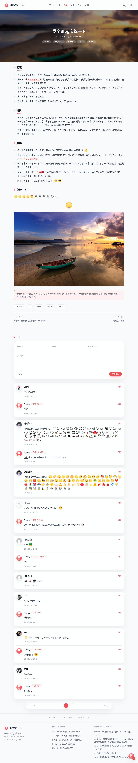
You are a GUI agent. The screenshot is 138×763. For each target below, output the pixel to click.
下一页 (105, 705)
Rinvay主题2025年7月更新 (63, 744)
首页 (51, 5)
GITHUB (80, 718)
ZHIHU (62, 718)
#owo (91, 42)
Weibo (39, 306)
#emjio (71, 42)
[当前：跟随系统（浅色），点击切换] (124, 5)
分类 (58, 5)
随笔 (69, 36)
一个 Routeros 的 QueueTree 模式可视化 (67, 731)
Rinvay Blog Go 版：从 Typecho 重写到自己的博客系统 (67, 740)
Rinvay (27, 404)
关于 (72, 5)
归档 (65, 5)
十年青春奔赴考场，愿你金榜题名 (66, 736)
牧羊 (26, 669)
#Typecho (58, 42)
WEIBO (52, 718)
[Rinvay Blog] (14, 5)
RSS (71, 718)
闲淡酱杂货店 (33, 79)
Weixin (60, 306)
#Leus (46, 42)
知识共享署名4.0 (51, 294)
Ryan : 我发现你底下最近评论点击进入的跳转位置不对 (113, 747)
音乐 (79, 5)
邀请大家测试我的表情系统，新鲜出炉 (30, 320)
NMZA (27, 503)
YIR (25, 595)
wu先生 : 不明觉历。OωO (105, 753)
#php (81, 42)
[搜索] (131, 5)
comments (77, 36)
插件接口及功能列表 (28, 158)
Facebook (19, 306)
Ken (25, 632)
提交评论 (115, 374)
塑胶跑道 (28, 576)
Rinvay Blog (28, 294)
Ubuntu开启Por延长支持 (63, 748)
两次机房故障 (118, 320)
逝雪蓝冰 (28, 423)
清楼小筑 (28, 539)
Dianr (26, 386)
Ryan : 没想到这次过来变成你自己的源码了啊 (113, 757)
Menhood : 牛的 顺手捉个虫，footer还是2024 (113, 733)
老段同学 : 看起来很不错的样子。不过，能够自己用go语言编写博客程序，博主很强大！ (113, 740)
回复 (119, 387)
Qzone (49, 306)
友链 (87, 5)
